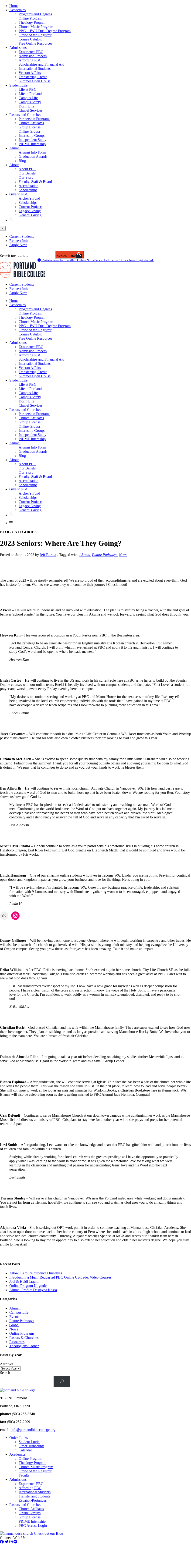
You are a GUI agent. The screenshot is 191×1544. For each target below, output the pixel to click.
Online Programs (21, 1333)
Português (39, 1500)
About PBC (27, 169)
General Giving (30, 215)
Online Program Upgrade (28, 1286)
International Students (35, 68)
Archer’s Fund (29, 198)
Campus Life (28, 98)
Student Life (18, 85)
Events (14, 1317)
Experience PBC (31, 52)
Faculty (24, 1475)
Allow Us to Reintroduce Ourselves (35, 1273)
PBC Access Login (33, 1525)
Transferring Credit (33, 77)
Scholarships (28, 190)
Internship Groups (32, 135)
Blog (22, 161)
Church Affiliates (31, 123)
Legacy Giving (30, 211)
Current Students (21, 236)
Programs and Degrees (35, 14)
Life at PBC (27, 89)
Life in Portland (30, 94)
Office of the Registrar (35, 35)
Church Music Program (36, 27)
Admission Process (33, 56)
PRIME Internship (32, 144)
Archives (6, 1364)
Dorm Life (26, 106)
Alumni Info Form (32, 152)
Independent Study (32, 140)
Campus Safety (30, 102)
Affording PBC (30, 60)
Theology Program (32, 22)
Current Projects (30, 207)
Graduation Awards (33, 156)
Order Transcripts (31, 1446)
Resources (16, 1342)
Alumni (14, 148)
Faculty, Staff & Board (35, 182)
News (123, 555)
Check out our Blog (48, 1533)
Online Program (30, 18)
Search (5, 1373)
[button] (11, 220)
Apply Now (18, 245)
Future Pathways (104, 555)
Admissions (18, 48)
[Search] (62, 1381)
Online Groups (30, 131)
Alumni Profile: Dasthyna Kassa (33, 1290)
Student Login (29, 1442)
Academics (17, 10)
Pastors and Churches (25, 115)
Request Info (18, 241)
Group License (30, 127)
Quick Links (18, 1438)
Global (14, 1325)
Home (13, 6)
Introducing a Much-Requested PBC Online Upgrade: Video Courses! (61, 1277)
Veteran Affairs (30, 73)
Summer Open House (35, 81)
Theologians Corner (24, 1346)
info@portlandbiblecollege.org (32, 1430)
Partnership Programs (34, 119)
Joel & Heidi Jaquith (24, 1281)
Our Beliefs (27, 173)
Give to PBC (18, 194)
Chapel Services (30, 110)
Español (25, 1500)
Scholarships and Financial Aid (41, 64)
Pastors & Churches (23, 1338)
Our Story (26, 177)
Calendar (25, 1450)
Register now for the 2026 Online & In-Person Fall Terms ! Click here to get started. (97, 260)
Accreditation (28, 186)
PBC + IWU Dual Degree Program (45, 31)
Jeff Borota (48, 555)
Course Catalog (30, 39)
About (14, 165)
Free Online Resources (35, 43)
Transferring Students (34, 1496)
